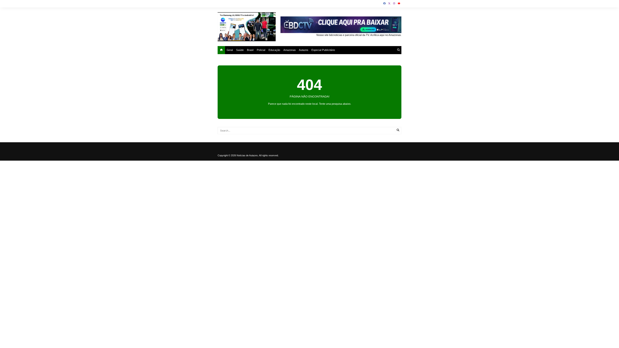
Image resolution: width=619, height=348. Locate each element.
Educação (274, 50)
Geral (230, 50)
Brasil (250, 50)
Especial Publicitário (323, 50)
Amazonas (289, 50)
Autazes (303, 50)
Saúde (240, 50)
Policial (261, 50)
